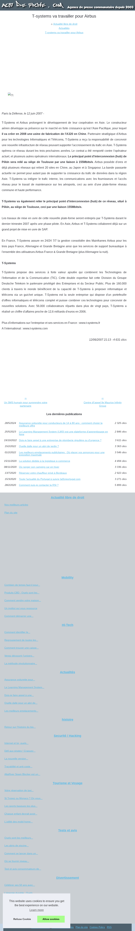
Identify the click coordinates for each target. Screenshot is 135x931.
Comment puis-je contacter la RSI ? (39, 485)
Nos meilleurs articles (16, 504)
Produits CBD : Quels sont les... (21, 592)
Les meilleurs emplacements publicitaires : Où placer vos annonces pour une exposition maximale (62, 453)
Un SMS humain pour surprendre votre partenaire (25, 404)
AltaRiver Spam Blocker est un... (22, 774)
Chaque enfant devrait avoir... (20, 813)
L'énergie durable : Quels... (19, 892)
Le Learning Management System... (24, 687)
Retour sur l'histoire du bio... (20, 727)
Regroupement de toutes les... (21, 640)
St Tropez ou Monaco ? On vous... (23, 798)
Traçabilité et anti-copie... (18, 766)
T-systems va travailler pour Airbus (64, 32)
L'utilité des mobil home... (18, 821)
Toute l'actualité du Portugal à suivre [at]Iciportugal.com (50, 479)
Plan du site (10, 512)
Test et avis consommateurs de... (22, 868)
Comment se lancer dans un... (21, 853)
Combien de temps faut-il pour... (22, 584)
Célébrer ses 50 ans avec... (19, 885)
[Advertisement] (64, 61)
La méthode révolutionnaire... (20, 663)
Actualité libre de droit (65, 23)
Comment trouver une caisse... (21, 647)
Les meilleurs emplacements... (21, 710)
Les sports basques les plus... (20, 806)
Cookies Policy (97, 927)
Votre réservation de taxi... (19, 790)
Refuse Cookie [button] (22, 919)
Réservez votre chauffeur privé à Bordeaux (43, 473)
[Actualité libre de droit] (67, 5)
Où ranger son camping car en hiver (39, 467)
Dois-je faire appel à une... (19, 695)
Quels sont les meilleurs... (18, 837)
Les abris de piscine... (16, 845)
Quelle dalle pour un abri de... (20, 702)
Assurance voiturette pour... (19, 679)
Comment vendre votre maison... (22, 600)
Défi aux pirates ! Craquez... (20, 750)
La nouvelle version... (16, 758)
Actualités (64, 28)
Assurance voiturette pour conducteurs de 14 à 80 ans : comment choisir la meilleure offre (60, 424)
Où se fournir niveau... (16, 861)
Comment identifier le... (17, 632)
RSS (109, 927)
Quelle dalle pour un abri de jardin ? (39, 446)
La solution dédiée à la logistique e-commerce (44, 461)
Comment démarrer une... (18, 616)
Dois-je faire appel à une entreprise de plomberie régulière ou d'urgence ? (60, 440)
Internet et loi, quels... (16, 743)
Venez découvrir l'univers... (19, 655)
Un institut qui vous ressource (20, 608)
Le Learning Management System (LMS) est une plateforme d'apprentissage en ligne (63, 432)
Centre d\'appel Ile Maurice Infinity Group (103, 404)
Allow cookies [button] (51, 919)
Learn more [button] (37, 910)
